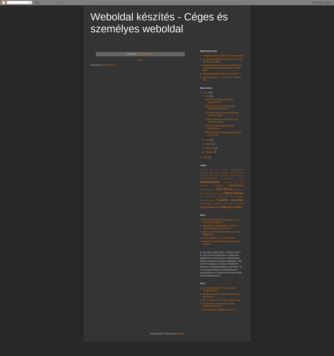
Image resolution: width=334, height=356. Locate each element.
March (209, 144)
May (208, 96)
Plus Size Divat (208, 196)
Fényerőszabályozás (208, 178)
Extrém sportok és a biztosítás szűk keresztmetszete (221, 120)
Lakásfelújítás (236, 185)
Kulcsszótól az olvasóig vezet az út (219, 309)
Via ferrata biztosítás (234, 203)
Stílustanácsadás (207, 200)
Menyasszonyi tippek (213, 193)
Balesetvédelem (237, 170)
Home (140, 60)
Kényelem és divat (233, 182)
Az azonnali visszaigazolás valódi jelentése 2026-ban (218, 304)
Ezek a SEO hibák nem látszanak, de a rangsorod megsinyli (221, 221)
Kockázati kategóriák (211, 186)
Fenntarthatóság (237, 176)
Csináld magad (229, 173)
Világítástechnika (209, 207)
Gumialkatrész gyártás (232, 178)
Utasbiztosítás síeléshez (210, 203)
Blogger (179, 333)
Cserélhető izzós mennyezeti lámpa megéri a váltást (222, 114)
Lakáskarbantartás (207, 189)
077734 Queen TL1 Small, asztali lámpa (222, 300)
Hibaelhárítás (210, 182)
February (210, 148)
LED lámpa (224, 189)
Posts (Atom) (109, 65)
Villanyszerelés (230, 207)
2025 (206, 157)
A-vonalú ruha (206, 170)
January (210, 152)
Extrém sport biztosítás (217, 176)
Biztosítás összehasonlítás (211, 173)
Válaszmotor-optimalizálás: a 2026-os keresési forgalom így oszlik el (220, 226)
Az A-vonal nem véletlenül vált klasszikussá (219, 127)
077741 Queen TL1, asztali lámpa (219, 238)
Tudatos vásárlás (230, 200)
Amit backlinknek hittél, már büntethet (220, 74)
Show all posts (145, 54)
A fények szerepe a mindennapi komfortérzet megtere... (220, 107)
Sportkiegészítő (237, 196)
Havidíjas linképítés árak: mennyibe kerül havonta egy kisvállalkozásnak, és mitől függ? (222, 67)
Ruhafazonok (223, 196)
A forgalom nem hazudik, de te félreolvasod (223, 55)
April (208, 140)
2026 (206, 92)
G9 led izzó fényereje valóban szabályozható (219, 100)
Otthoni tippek (233, 193)
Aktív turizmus (222, 170)
